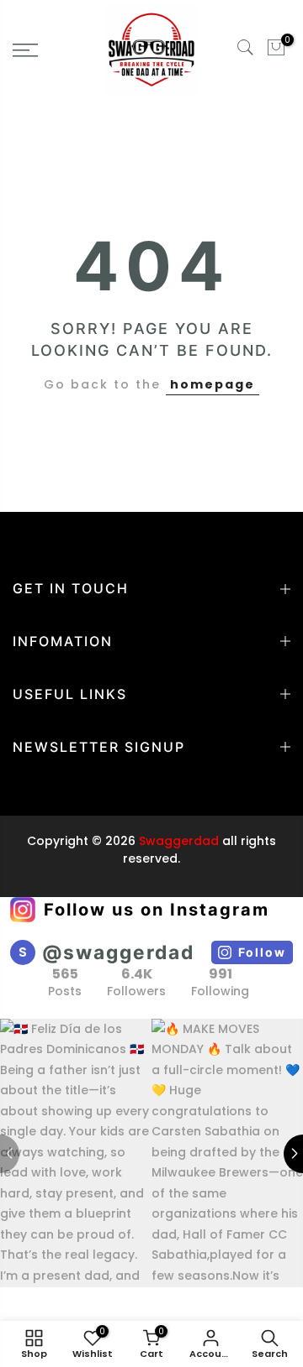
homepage (212, 384)
